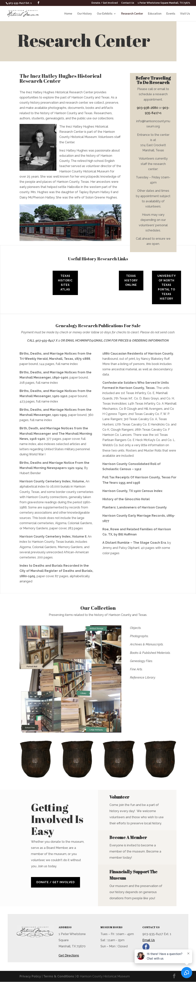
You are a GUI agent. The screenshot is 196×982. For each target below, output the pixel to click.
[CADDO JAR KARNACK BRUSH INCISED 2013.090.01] (36, 777)
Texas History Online (131, 280)
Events (170, 13)
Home (68, 13)
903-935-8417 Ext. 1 (20, 3)
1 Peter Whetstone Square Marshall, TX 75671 (164, 3)
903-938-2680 (147, 108)
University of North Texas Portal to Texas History (166, 287)
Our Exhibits (104, 13)
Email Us (148, 940)
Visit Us (185, 13)
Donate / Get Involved (104, 3)
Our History (84, 13)
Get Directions (69, 955)
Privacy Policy (30, 976)
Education (154, 13)
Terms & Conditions (58, 976)
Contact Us (127, 3)
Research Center (132, 13)
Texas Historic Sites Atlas (65, 282)
